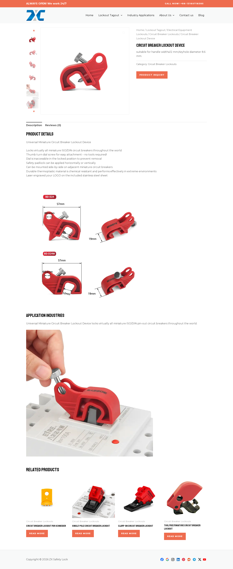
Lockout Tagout (108, 15)
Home (89, 15)
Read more (37, 533)
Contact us (186, 15)
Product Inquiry (151, 75)
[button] (184, 3)
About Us (165, 15)
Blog (201, 15)
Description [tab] (34, 125)
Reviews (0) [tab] (53, 125)
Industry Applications (140, 15)
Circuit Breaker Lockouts (164, 34)
